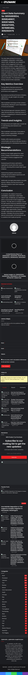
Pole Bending (5, 611)
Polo (3, 625)
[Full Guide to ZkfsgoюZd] (21, 291)
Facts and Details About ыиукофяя (6, 296)
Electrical (4, 618)
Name (3, 343)
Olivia (5, 34)
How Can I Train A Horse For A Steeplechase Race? (18, 423)
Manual (4, 587)
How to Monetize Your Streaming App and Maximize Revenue (17, 416)
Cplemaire (4, 580)
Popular (4, 387)
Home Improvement (7, 590)
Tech (3, 582)
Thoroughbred (5, 609)
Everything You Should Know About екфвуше (7, 310)
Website (3, 354)
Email (3, 348)
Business (4, 585)
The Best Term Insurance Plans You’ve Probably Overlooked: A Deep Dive (17, 401)
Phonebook (4, 578)
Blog (3, 597)
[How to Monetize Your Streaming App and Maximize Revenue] (6, 417)
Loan (3, 621)
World (7, 7)
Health (3, 592)
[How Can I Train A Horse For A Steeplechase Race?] (6, 425)
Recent (13, 387)
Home (3, 7)
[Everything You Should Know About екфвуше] (7, 304)
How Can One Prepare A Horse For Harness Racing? (18, 393)
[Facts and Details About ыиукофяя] (7, 291)
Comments (23, 387)
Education (4, 601)
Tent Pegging (5, 632)
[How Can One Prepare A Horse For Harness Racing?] (6, 395)
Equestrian (4, 630)
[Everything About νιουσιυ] (21, 304)
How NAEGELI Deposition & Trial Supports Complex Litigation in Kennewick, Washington (11, 508)
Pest (3, 623)
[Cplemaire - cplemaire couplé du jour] (10, 2)
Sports (3, 604)
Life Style (4, 594)
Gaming (4, 606)
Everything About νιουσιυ (19, 310)
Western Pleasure (6, 628)
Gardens (4, 616)
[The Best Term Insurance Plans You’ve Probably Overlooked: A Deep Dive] (6, 403)
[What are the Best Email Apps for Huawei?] (6, 410)
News (3, 613)
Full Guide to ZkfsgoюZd (18, 296)
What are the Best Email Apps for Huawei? (17, 409)
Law (3, 599)
